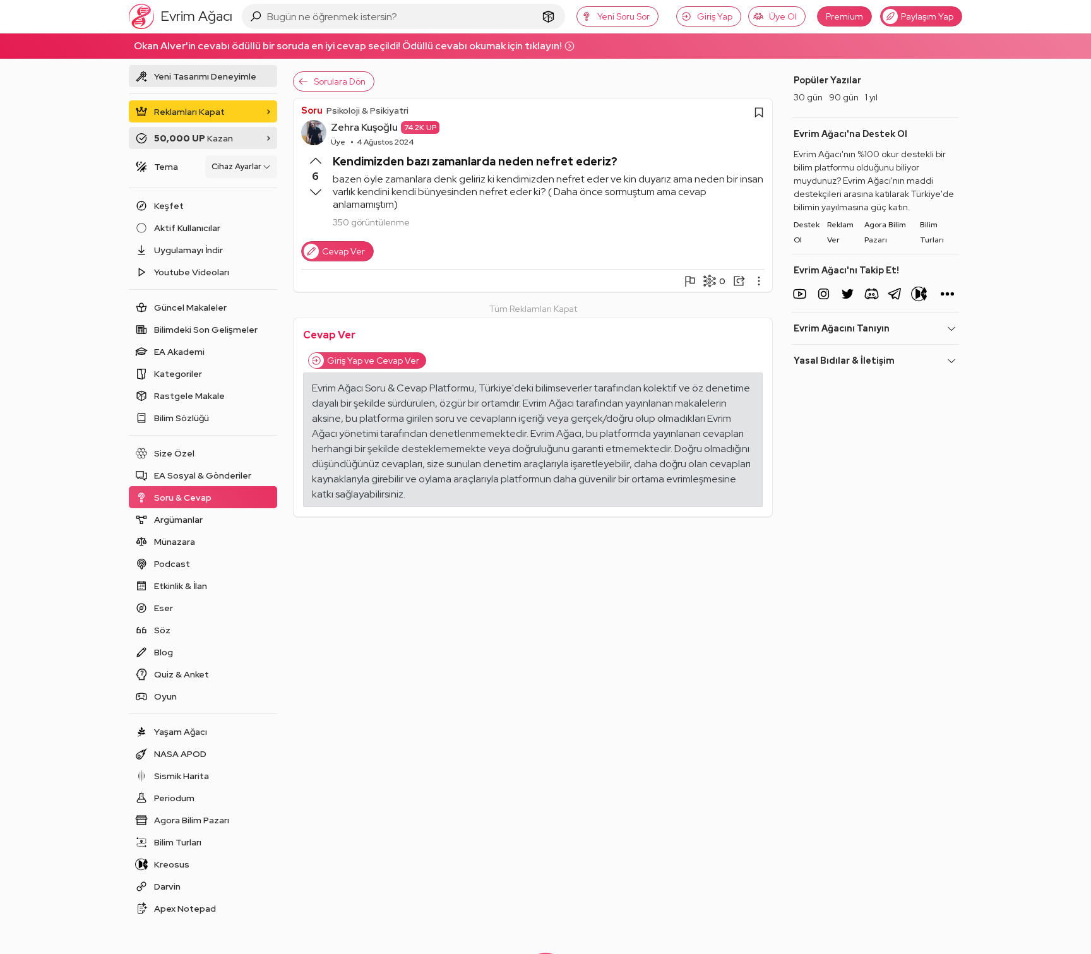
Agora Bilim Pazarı (885, 232)
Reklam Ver (840, 232)
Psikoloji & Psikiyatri (367, 110)
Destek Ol (807, 232)
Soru (312, 110)
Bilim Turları (932, 232)
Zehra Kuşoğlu (364, 127)
